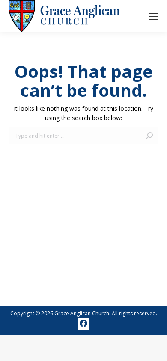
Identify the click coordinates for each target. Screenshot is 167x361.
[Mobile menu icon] (153, 16)
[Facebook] (83, 324)
